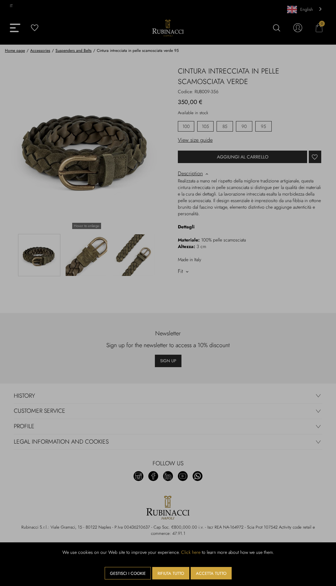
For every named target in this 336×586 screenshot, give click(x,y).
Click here (190, 552)
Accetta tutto (211, 573)
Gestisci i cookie (128, 573)
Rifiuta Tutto (171, 573)
